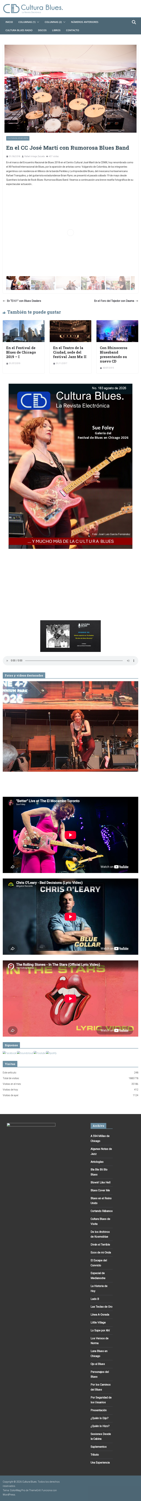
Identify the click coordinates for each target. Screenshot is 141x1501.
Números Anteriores (84, 22)
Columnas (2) (53, 22)
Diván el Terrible (100, 1244)
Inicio (9, 22)
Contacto (72, 30)
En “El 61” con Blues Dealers (24, 300)
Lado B (95, 1299)
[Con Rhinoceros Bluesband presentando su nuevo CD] (117, 322)
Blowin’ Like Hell (100, 1182)
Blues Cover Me (100, 1190)
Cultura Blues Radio (19, 30)
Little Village (98, 1322)
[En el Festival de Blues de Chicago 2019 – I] (24, 322)
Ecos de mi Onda (101, 1252)
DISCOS (42, 30)
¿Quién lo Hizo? (100, 1426)
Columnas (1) (26, 22)
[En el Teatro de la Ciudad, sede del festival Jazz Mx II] (70, 322)
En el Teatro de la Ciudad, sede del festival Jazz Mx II (69, 352)
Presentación (99, 1410)
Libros (56, 30)
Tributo (95, 1454)
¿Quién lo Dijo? (100, 1418)
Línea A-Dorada (100, 1314)
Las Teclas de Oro (101, 1306)
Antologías (97, 1161)
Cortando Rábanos (102, 1211)
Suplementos (99, 1446)
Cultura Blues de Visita (18, 138)
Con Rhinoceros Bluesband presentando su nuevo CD (113, 354)
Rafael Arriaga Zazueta (34, 156)
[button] (37, 22)
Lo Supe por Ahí (100, 1330)
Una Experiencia (100, 1462)
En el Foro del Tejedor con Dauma (114, 300)
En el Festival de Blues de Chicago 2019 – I (21, 352)
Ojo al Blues (98, 1364)
